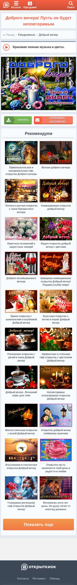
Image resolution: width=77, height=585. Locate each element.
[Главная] (4, 5)
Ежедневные (26, 34)
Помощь (55, 578)
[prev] (5, 83)
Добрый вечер (48, 34)
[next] (72, 83)
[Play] (6, 47)
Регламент (39, 578)
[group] (38, 47)
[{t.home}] (38, 567)
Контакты (23, 578)
